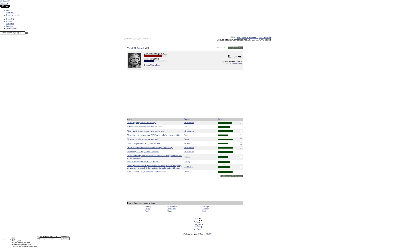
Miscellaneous (189, 123)
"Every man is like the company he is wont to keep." (146, 131)
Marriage (187, 143)
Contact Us (10, 13)
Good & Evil (188, 167)
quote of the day (226, 40)
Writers (152, 65)
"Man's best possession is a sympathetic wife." (144, 143)
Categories (10, 24)
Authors (9, 21)
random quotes (240, 40)
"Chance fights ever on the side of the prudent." (144, 127)
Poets (158, 65)
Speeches (9, 26)
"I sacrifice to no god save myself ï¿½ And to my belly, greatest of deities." (154, 135)
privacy (208, 234)
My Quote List (11, 28)
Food (185, 135)
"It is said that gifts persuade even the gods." (143, 139)
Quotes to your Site (13, 15)
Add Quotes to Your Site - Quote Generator (254, 38)
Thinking (187, 162)
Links (8, 10)
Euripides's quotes (235, 63)
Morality (187, 157)
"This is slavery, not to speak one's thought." (143, 162)
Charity (186, 139)
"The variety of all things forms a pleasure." (143, 152)
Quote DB (4, 3)
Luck (185, 127)
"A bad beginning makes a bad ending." (141, 123)
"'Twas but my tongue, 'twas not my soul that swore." (146, 172)
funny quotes (264, 40)
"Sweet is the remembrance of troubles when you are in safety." (150, 148)
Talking (186, 172)
